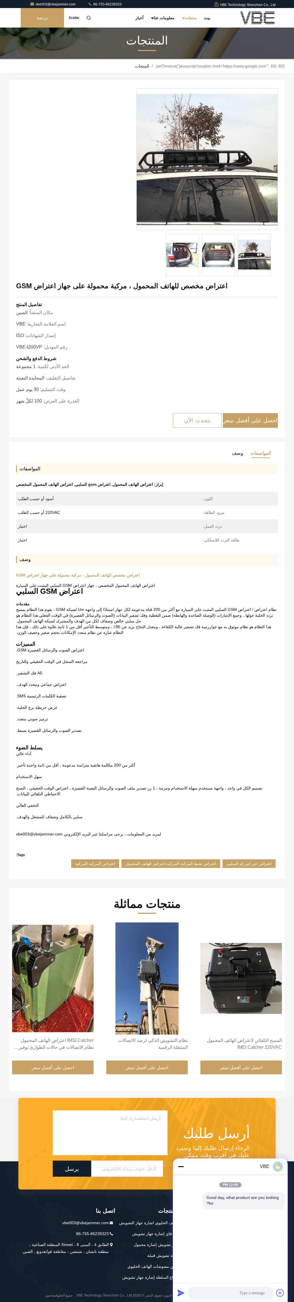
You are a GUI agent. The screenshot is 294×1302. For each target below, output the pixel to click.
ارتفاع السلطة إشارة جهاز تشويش (150, 1277)
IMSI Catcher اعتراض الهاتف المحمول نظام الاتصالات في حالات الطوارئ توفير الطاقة (56, 1044)
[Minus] (180, 1166)
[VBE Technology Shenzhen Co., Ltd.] (257, 18)
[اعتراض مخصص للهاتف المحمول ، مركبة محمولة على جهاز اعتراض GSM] (207, 159)
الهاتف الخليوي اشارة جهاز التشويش (149, 1222)
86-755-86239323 (107, 4)
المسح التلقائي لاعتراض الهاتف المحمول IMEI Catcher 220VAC (244, 1044)
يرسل (72, 1169)
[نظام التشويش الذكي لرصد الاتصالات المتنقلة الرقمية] (147, 978)
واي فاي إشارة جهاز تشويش (155, 1233)
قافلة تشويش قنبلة (163, 1255)
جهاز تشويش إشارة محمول (156, 1244)
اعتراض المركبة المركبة (95, 863)
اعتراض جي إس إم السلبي (249, 863)
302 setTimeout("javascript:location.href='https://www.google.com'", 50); (220, 66)
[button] (271, 992)
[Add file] (280, 1292)
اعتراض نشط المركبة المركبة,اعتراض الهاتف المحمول (170, 863)
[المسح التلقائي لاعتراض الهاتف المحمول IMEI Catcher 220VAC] (241, 978)
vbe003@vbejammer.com (56, 4)
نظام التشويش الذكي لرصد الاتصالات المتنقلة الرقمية (153, 1044)
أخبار (140, 18)
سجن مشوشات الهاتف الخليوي (153, 1266)
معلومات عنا (164, 18)
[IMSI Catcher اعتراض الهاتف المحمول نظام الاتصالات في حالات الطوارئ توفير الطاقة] (53, 978)
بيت (207, 18)
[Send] (180, 1292)
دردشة (42, 18)
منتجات (190, 18)
